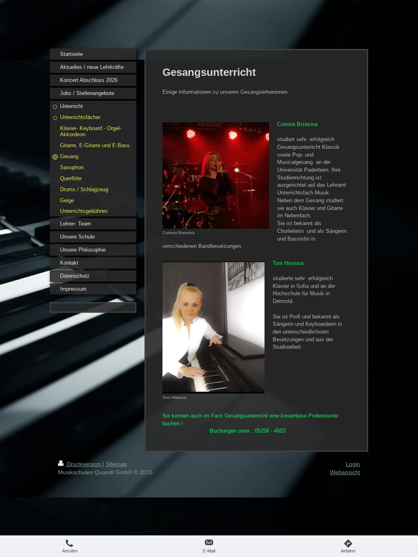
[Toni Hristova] (213, 327)
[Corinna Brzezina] (215, 175)
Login (353, 464)
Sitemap (116, 464)
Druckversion (83, 464)
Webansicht (345, 472)
